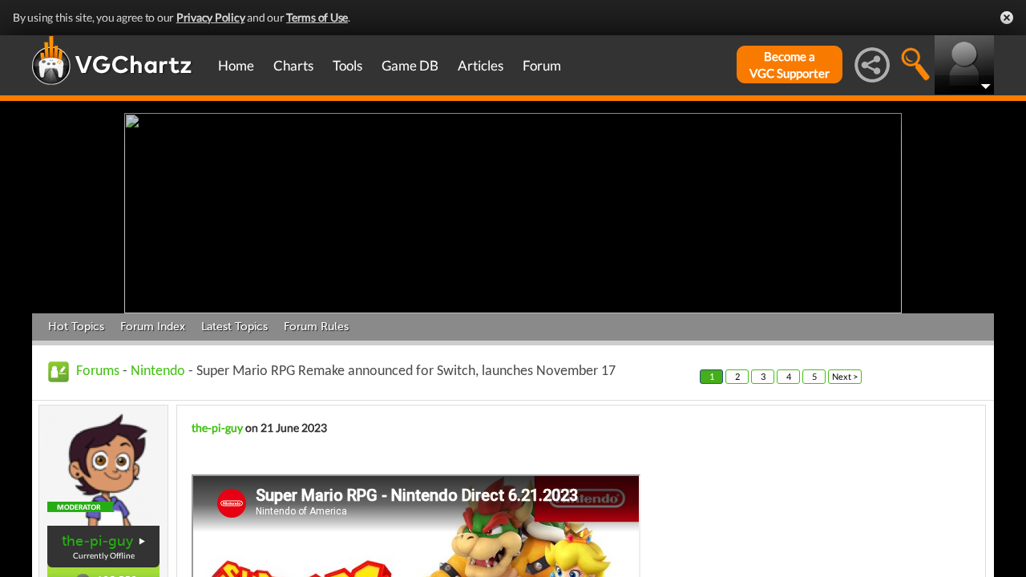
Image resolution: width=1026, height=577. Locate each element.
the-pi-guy (97, 541)
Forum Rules (316, 326)
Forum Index (152, 326)
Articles (480, 65)
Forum (542, 65)
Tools (347, 65)
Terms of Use (317, 17)
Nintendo (158, 371)
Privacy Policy (210, 17)
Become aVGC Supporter (789, 64)
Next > (845, 376)
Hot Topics (76, 326)
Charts (293, 65)
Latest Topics (234, 326)
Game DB (410, 65)
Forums (97, 371)
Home (236, 65)
